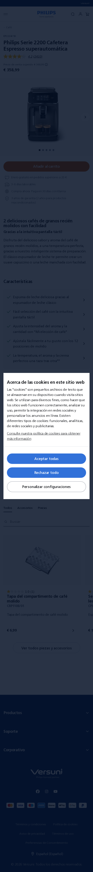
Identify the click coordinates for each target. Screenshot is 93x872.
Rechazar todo (46, 473)
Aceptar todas (46, 459)
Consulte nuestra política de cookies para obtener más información (43, 436)
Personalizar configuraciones (46, 487)
